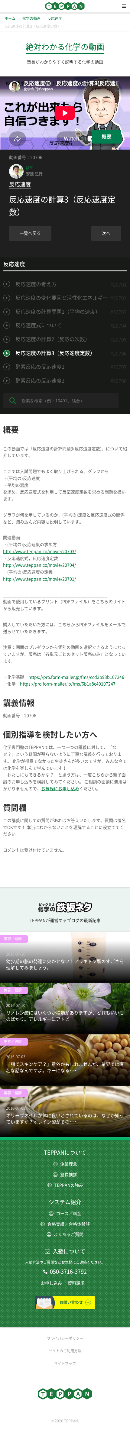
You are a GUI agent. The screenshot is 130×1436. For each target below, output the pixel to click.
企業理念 (68, 1164)
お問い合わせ (65, 1302)
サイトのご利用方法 (65, 1351)
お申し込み (51, 1283)
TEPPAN (65, 6)
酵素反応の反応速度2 (39, 380)
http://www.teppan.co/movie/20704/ (39, 565)
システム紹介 (65, 1202)
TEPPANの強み (68, 1185)
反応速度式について (38, 325)
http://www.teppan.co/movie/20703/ (39, 551)
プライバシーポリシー (65, 1338)
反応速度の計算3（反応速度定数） (55, 353)
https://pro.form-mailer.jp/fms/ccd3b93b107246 (76, 677)
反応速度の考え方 (36, 284)
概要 (106, 136)
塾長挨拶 (68, 1174)
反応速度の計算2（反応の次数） (52, 339)
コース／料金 (68, 1213)
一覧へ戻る (30, 233)
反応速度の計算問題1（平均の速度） (57, 311)
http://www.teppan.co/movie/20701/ (39, 579)
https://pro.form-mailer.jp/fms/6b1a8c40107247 (67, 684)
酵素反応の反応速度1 (39, 366)
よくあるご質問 (68, 1234)
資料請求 (76, 1283)
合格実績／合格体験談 (68, 1224)
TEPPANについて (65, 1152)
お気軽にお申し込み (60, 789)
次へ (106, 233)
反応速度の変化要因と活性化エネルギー (61, 297)
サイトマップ (65, 1363)
